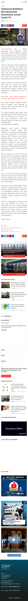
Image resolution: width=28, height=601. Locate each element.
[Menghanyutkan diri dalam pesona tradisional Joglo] (14, 540)
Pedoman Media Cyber (14, 590)
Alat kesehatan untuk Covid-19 (8, 231)
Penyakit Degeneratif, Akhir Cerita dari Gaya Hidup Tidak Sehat (17, 397)
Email (3, 355)
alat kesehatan (7, 227)
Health (3, 6)
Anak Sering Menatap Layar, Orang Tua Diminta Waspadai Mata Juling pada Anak (19, 386)
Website (3, 361)
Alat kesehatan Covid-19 (17, 227)
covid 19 (18, 231)
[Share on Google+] (7, 25)
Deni (7, 21)
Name (3, 350)
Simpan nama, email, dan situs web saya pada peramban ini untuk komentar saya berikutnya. (14, 370)
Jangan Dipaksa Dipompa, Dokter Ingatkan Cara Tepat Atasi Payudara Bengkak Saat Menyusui (19, 408)
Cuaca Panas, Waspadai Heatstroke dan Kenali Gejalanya (17, 306)
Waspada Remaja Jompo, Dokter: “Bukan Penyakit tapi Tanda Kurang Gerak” (18, 284)
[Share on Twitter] (5, 25)
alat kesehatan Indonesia (7, 229)
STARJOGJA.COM (6, 49)
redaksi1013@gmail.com (14, 586)
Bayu (13, 310)
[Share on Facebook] (2, 25)
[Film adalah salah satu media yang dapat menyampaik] (14, 513)
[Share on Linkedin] (13, 25)
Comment (4, 330)
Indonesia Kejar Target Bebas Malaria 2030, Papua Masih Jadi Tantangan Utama (18, 295)
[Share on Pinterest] (10, 25)
